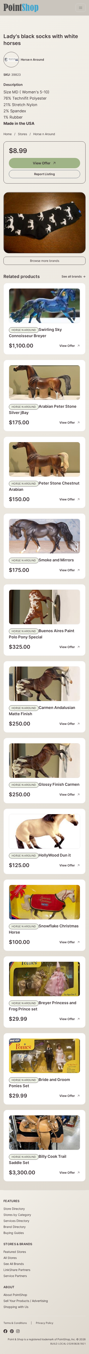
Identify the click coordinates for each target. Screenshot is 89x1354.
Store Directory (14, 1208)
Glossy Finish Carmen (59, 784)
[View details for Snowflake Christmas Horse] (44, 902)
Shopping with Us (15, 1307)
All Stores (10, 1258)
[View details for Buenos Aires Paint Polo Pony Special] (44, 607)
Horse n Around (44, 134)
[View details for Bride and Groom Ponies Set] (44, 1055)
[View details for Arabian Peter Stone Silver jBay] (44, 382)
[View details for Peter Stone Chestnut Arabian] (44, 459)
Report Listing (44, 174)
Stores (22, 134)
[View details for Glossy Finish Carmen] (44, 760)
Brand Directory (14, 1227)
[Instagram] (18, 1331)
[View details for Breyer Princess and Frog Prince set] (44, 979)
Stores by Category (17, 1215)
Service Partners (15, 1276)
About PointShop (15, 1295)
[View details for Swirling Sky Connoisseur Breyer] (44, 305)
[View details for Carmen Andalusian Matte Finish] (44, 683)
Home (7, 134)
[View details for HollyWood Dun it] (44, 831)
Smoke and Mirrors (56, 560)
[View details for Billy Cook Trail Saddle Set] (44, 1132)
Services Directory (16, 1221)
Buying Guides (13, 1233)
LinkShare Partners (16, 1270)
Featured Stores (14, 1252)
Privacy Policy (44, 1323)
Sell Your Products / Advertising (25, 1301)
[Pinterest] (12, 1331)
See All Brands (13, 1264)
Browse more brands (44, 260)
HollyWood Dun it (55, 855)
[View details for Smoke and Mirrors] (44, 536)
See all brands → (74, 276)
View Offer (41, 163)
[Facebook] (5, 1331)
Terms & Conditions (15, 1323)
